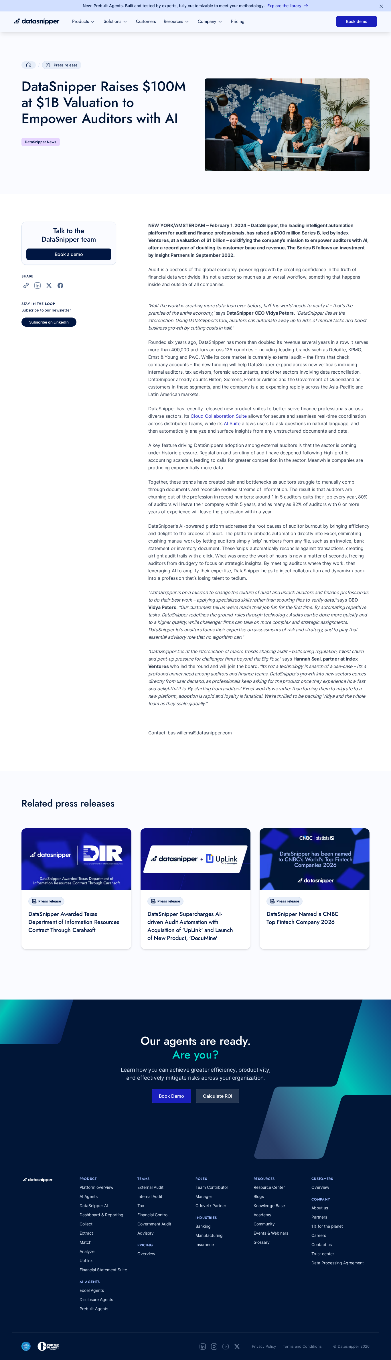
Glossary (262, 1242)
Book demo (356, 21)
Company (207, 21)
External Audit (150, 1187)
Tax (140, 1205)
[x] (237, 1346)
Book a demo (69, 254)
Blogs (259, 1196)
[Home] (37, 21)
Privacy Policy (264, 1346)
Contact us (321, 1244)
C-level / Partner (211, 1205)
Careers (318, 1235)
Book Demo (171, 1096)
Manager (204, 1196)
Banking (203, 1226)
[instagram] (214, 1346)
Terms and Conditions (302, 1346)
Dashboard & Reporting (101, 1214)
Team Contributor (212, 1187)
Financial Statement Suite (103, 1269)
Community (264, 1223)
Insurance (205, 1244)
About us (319, 1207)
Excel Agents (92, 1290)
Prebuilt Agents (94, 1308)
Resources (173, 21)
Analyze (87, 1251)
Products (80, 21)
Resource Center (269, 1187)
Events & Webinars (271, 1233)
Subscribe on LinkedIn (49, 322)
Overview (146, 1253)
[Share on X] (49, 285)
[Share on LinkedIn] (37, 285)
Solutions (112, 21)
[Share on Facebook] (60, 285)
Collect (86, 1223)
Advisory (145, 1233)
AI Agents (89, 1196)
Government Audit (154, 1223)
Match (85, 1242)
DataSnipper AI (94, 1205)
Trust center (322, 1253)
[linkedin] (202, 1346)
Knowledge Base (269, 1205)
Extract (86, 1233)
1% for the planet (327, 1226)
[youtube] (225, 1346)
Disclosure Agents (96, 1299)
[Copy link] (26, 285)
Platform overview (96, 1187)
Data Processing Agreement (337, 1262)
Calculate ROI (217, 1096)
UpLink (86, 1260)
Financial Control (152, 1214)
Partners (319, 1217)
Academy (262, 1214)
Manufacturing (209, 1235)
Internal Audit (149, 1196)
